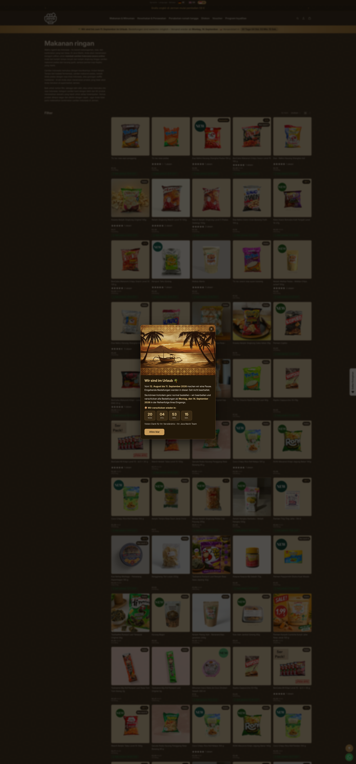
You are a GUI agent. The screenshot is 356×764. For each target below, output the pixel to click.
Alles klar (154, 432)
